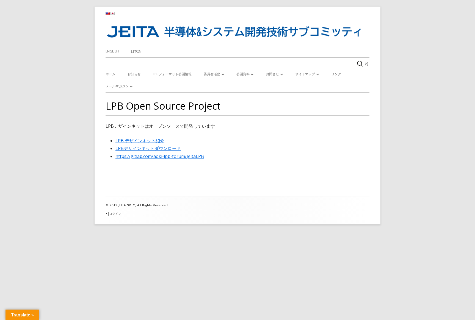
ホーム (110, 74)
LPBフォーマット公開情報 (172, 74)
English (112, 51)
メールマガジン (117, 86)
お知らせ (134, 74)
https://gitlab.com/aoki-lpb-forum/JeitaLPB (159, 156)
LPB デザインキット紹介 (139, 141)
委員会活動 (212, 74)
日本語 (136, 51)
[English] (108, 13)
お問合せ (272, 74)
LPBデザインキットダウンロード (148, 148)
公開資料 (243, 74)
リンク (336, 74)
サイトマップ (305, 74)
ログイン (115, 214)
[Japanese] (113, 13)
